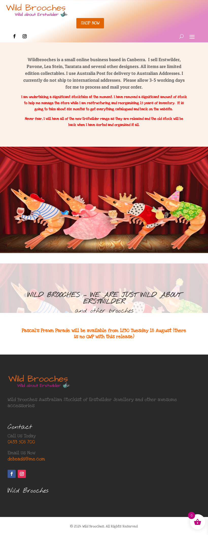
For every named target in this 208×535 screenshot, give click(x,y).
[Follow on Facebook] (14, 36)
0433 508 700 (21, 442)
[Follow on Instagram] (25, 36)
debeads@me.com (26, 459)
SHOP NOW (90, 23)
